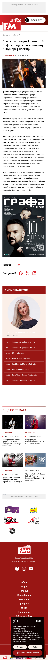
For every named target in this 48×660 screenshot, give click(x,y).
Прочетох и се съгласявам (28, 653)
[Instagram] (24, 569)
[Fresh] (33, 510)
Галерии (24, 590)
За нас (24, 607)
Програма (24, 603)
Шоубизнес (7, 55)
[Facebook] (17, 569)
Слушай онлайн (37, 20)
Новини (15, 35)
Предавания (24, 595)
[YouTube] (31, 569)
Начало (5, 35)
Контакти (24, 612)
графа (17, 265)
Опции (20, 647)
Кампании (24, 599)
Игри (24, 586)
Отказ (35, 647)
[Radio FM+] (4, 657)
